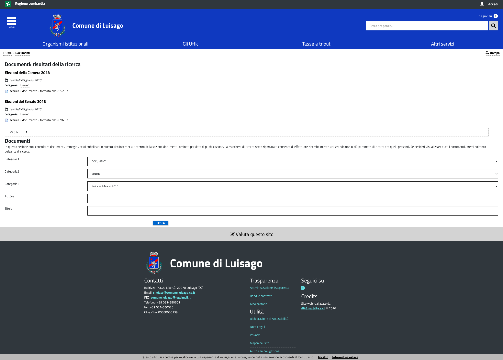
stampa (494, 52)
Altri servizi (442, 44)
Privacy (255, 335)
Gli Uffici (191, 44)
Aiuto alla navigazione (264, 351)
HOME (7, 52)
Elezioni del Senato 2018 (25, 101)
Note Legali (257, 327)
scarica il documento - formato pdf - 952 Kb (39, 91)
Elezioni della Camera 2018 (27, 72)
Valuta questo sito (254, 234)
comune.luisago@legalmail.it (171, 297)
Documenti (22, 52)
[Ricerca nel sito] (493, 25)
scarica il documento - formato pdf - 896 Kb (39, 120)
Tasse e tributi (316, 44)
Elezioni (25, 85)
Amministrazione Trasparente (269, 288)
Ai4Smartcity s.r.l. (313, 308)
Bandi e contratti (261, 296)
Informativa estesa (345, 357)
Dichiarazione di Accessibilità (269, 319)
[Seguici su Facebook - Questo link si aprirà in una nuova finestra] (496, 16)
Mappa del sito (259, 343)
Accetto (323, 357)
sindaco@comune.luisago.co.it (174, 292)
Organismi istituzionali (65, 44)
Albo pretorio (258, 304)
